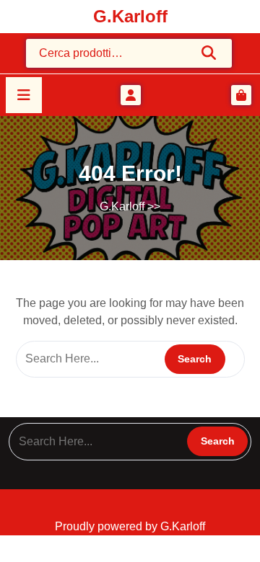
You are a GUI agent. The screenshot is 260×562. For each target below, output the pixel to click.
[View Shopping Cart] (241, 95)
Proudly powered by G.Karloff (130, 526)
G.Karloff (130, 16)
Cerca (209, 52)
